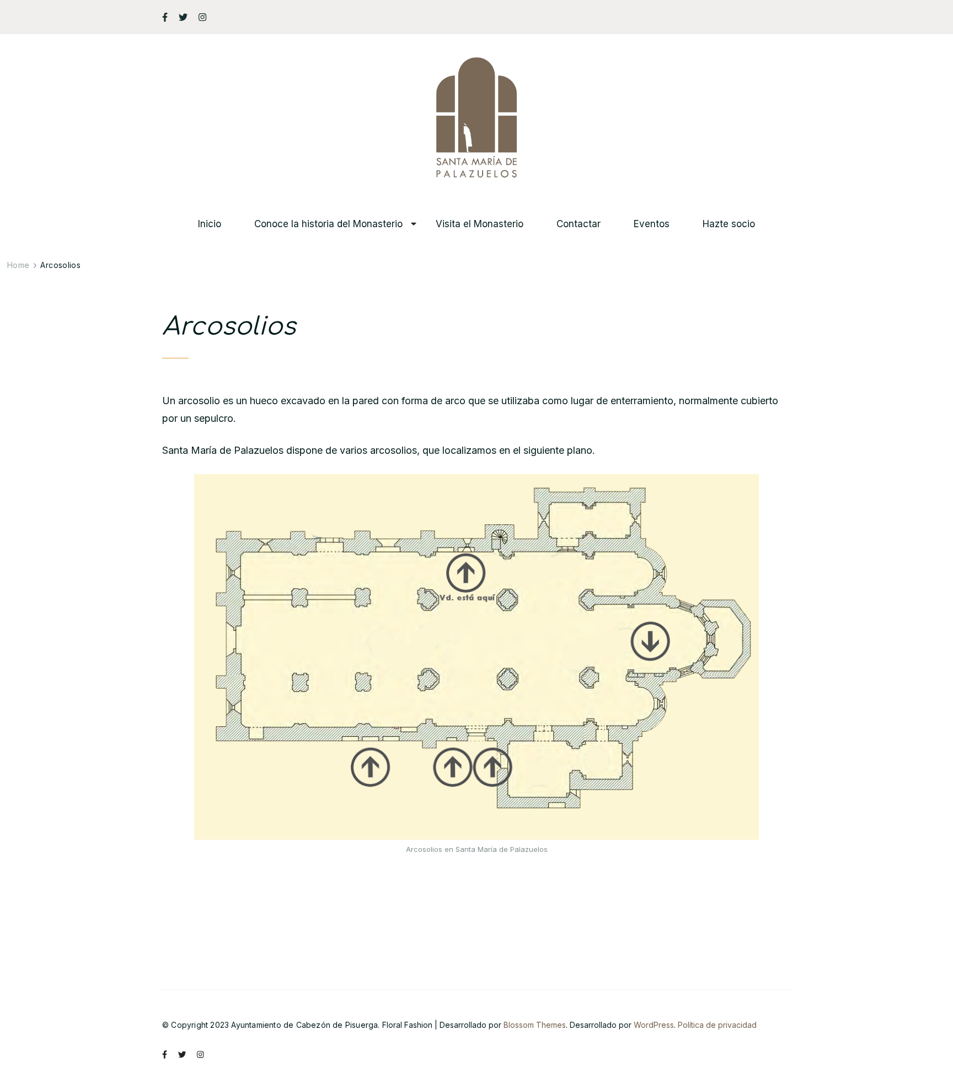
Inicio (209, 224)
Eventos (652, 224)
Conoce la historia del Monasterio (328, 224)
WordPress (654, 1024)
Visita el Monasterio (479, 224)
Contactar (578, 224)
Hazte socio (729, 224)
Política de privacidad (717, 1024)
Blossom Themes (535, 1024)
